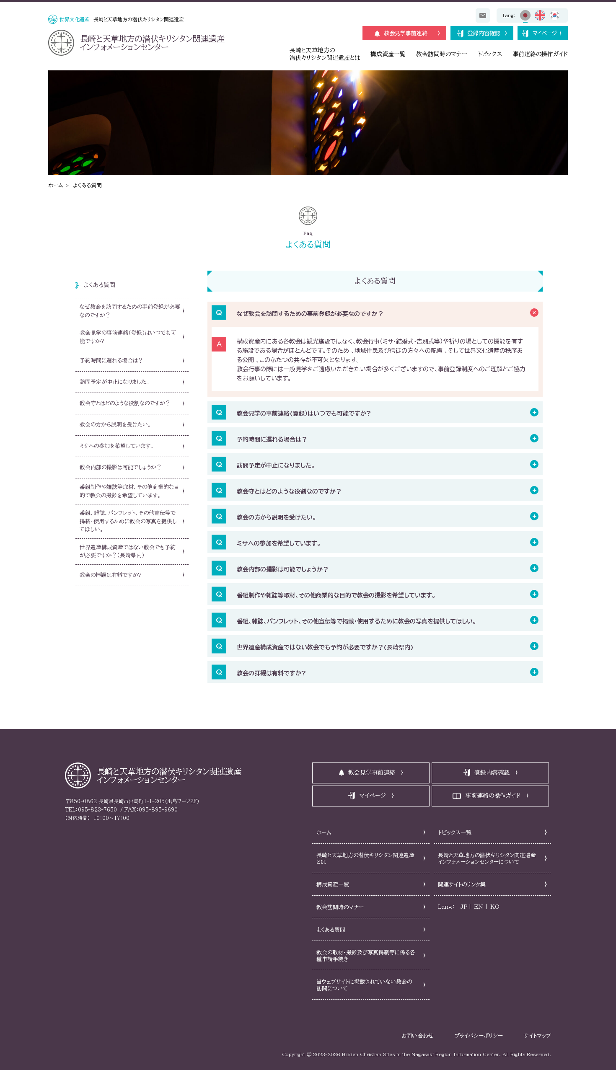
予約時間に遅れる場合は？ (272, 439)
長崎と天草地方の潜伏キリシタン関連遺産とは (365, 859)
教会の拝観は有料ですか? (271, 673)
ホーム (55, 185)
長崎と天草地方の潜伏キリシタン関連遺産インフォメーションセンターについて (487, 859)
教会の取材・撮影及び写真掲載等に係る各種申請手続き (365, 956)
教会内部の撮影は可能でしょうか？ (283, 569)
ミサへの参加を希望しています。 (279, 543)
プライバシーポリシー (479, 1036)
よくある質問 (87, 185)
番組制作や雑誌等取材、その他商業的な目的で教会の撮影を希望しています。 (336, 595)
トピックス (490, 54)
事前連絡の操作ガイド (540, 54)
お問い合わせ (417, 1036)
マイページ (545, 33)
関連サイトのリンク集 (462, 884)
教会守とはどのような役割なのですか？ (289, 491)
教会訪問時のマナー (441, 54)
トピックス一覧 (454, 832)
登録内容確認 (484, 33)
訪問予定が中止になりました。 (276, 465)
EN (478, 907)
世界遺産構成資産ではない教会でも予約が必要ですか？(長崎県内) (325, 647)
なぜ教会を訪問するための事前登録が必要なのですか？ (310, 314)
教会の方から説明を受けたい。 (276, 517)
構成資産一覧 (388, 54)
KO (495, 907)
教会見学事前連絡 (405, 33)
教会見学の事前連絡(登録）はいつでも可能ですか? (304, 413)
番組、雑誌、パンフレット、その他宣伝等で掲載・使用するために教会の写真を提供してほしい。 (356, 621)
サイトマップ (537, 1036)
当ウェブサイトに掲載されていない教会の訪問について (364, 985)
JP (464, 907)
